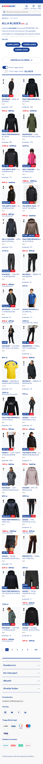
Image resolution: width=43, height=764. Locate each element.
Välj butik (28, 71)
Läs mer (5, 39)
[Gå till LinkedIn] (25, 712)
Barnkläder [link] (21, 50)
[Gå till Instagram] (5, 712)
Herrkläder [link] (29, 44)
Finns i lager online (16, 67)
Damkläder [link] (13, 44)
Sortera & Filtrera (20, 60)
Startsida (5, 18)
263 (36, 650)
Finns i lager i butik (16, 71)
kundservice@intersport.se (12, 701)
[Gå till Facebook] (19, 712)
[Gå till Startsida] (9, 6)
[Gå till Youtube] (12, 712)
